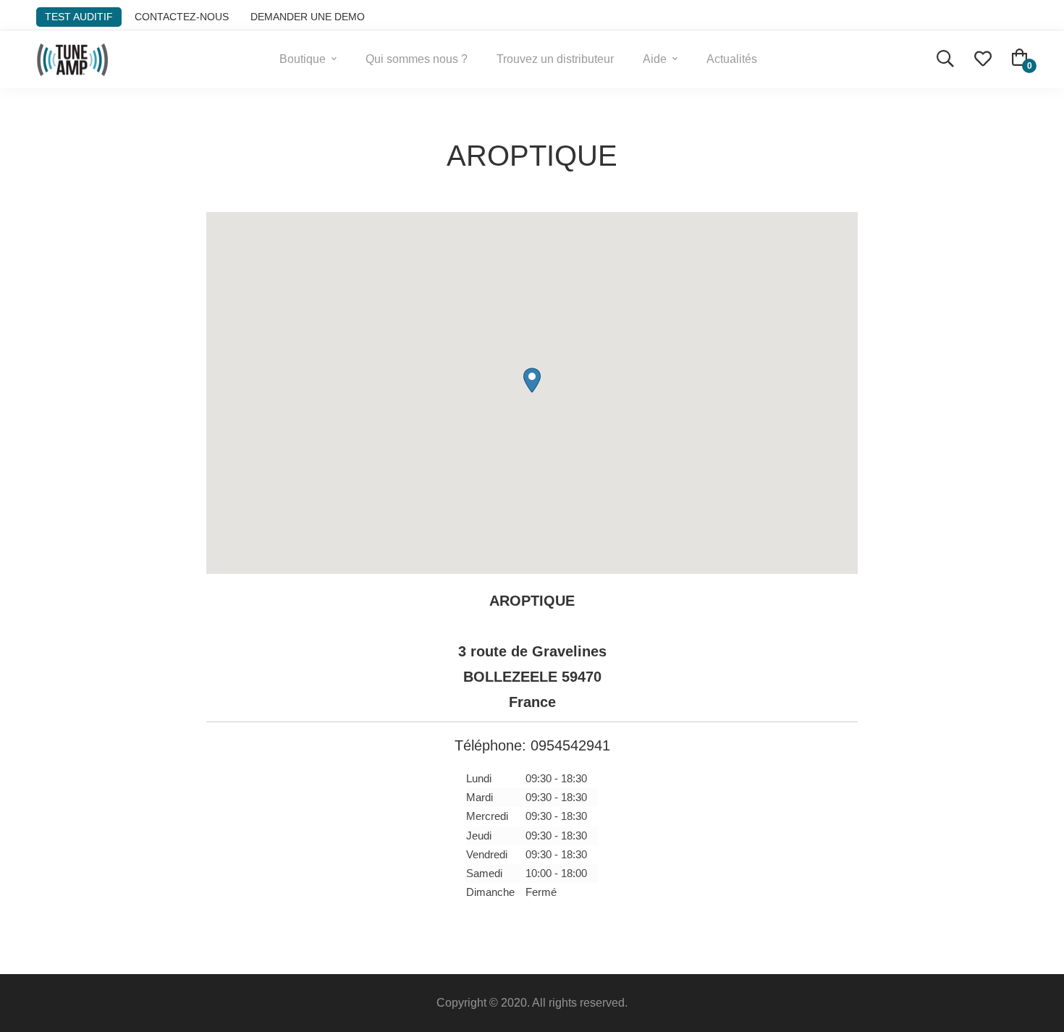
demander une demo (307, 16)
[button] (532, 380)
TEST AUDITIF (79, 16)
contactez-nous (182, 16)
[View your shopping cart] (1020, 59)
